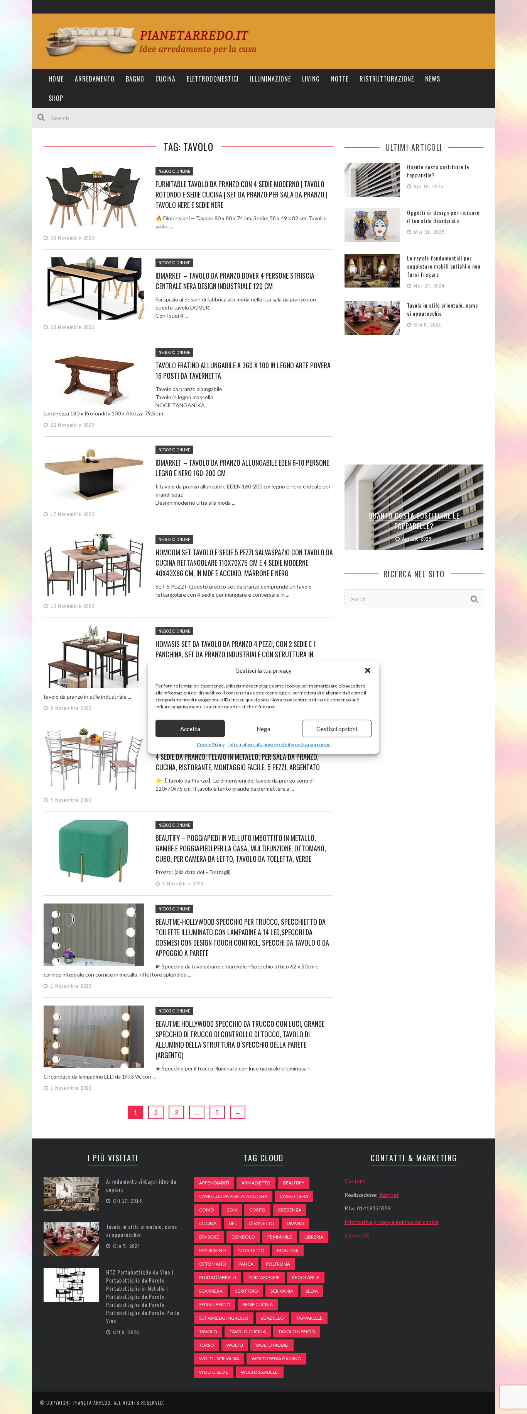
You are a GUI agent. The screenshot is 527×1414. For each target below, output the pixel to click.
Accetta (190, 728)
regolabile (305, 1277)
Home (56, 78)
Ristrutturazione (387, 78)
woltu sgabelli (260, 1372)
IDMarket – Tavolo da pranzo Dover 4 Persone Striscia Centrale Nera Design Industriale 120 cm (234, 281)
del (233, 1223)
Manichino (212, 1250)
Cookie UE (357, 1235)
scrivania (281, 1291)
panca (245, 1264)
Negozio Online (174, 171)
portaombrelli (217, 1277)
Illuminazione (270, 78)
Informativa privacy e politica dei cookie (392, 1221)
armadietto (256, 1183)
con (231, 1210)
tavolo (208, 1331)
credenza (289, 1210)
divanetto (261, 1223)
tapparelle (309, 1318)
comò (206, 1210)
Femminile (279, 1237)
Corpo (257, 1210)
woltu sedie (213, 1372)
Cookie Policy (211, 744)
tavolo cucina (248, 1331)
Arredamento (95, 78)
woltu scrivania (219, 1358)
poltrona (278, 1264)
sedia (312, 1291)
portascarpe (264, 1277)
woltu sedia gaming (276, 1358)
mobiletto (251, 1250)
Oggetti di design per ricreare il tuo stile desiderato (443, 216)
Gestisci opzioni (336, 728)
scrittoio (246, 1291)
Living (311, 78)
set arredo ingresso (223, 1318)
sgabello (272, 1318)
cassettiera (294, 1196)
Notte (339, 78)
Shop (56, 98)
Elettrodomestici (213, 78)
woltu (234, 1345)
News (432, 78)
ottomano (212, 1264)
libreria (313, 1237)
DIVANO (295, 1223)
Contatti (355, 1181)
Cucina (165, 78)
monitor (288, 1250)
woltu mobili (272, 1345)
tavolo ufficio (296, 1331)
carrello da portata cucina (233, 1196)
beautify (293, 1183)
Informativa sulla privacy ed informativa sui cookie (279, 744)
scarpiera (211, 1291)
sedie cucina (258, 1304)
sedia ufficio (214, 1304)
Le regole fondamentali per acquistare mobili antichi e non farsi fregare (443, 266)
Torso (206, 1345)
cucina (207, 1223)
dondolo (243, 1237)
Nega (263, 728)
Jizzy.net (389, 1194)
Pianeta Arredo (92, 1402)
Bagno (135, 78)
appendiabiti (214, 1183)
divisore (209, 1237)
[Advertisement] (414, 399)
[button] (368, 670)
